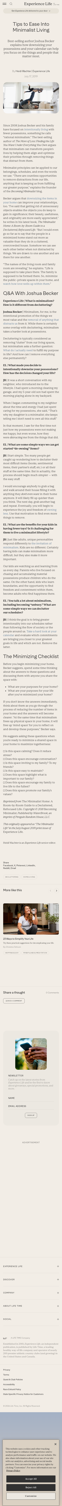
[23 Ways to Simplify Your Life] (31, 925)
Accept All (31, 1479)
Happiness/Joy (12, 953)
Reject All (31, 1487)
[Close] (55, 1444)
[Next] (56, 890)
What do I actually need (18, 350)
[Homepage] (41, 4)
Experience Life (41, 71)
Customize (31, 1496)
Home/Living (29, 877)
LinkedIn (30, 865)
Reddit (6, 868)
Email (13, 868)
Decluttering (12, 877)
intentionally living (36, 129)
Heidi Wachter (23, 71)
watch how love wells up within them (26, 283)
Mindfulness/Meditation (35, 953)
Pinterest (20, 865)
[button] (4, 4)
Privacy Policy (13, 1470)
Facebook (8, 865)
